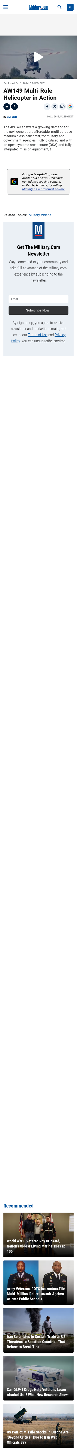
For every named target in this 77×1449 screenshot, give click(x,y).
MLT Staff (12, 116)
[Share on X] (54, 106)
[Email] (62, 106)
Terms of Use (37, 335)
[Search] (59, 7)
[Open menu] (5, 7)
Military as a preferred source (43, 189)
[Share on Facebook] (47, 106)
